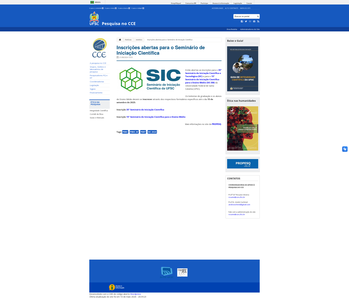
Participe (204, 3)
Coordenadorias (97, 81)
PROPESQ (216, 124)
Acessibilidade (217, 8)
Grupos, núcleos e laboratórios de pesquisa (98, 69)
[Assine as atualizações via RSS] (258, 21)
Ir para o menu (110, 8)
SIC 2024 (152, 131)
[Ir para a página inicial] (119, 40)
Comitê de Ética (96, 114)
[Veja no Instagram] (254, 21)
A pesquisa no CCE (98, 63)
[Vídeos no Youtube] (250, 21)
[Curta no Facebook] (242, 21)
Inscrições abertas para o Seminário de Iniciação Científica (169, 40)
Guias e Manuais (97, 117)
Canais (249, 3)
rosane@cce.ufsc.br (236, 197)
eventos (139, 40)
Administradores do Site (250, 29)
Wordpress (135, 294)
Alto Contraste (231, 8)
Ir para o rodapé (137, 8)
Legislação (238, 3)
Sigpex (93, 89)
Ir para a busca (124, 8)
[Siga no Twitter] (246, 21)
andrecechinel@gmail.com (239, 204)
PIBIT (143, 131)
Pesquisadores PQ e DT (98, 76)
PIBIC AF (134, 131)
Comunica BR (190, 3)
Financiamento (96, 92)
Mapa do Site (245, 8)
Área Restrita (232, 29)
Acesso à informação (221, 3)
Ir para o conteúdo (96, 8)
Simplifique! (176, 3)
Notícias (128, 40)
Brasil (98, 2)
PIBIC (125, 131)
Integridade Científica (99, 110)
